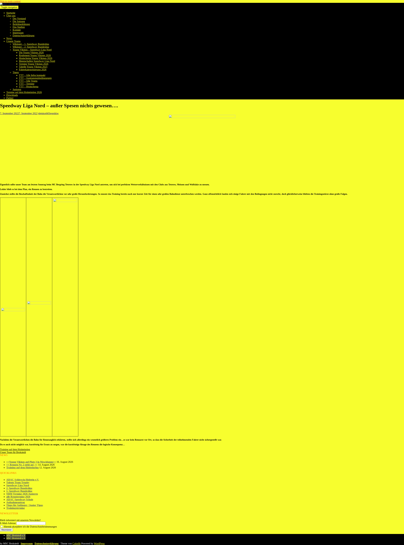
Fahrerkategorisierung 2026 (32, 69)
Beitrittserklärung (21, 24)
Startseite (10, 13)
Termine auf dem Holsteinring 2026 (24, 92)
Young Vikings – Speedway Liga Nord (32, 49)
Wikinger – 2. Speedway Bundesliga (31, 47)
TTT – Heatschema (28, 86)
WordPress (99, 543)
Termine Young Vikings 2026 (33, 64)
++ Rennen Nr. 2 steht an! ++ (21, 464)
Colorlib (76, 543)
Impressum (18, 32)
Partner (9, 98)
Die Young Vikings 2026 (31, 52)
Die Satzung (19, 21)
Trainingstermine (15, 508)
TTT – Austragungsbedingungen (35, 78)
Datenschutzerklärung (23, 35)
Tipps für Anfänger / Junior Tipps (24, 505)
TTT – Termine (26, 83)
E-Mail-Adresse (8, 523)
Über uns (10, 15)
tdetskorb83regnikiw (48, 113)
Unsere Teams (13, 41)
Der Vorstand (19, 18)
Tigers (16, 72)
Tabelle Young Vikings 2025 (33, 66)
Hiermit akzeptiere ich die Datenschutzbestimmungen (30, 526)
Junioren (17, 89)
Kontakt (17, 30)
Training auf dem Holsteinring (22, 467)
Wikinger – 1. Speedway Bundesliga (31, 44)
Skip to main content (10, 1)
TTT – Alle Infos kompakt (32, 75)
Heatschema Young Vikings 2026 (35, 58)
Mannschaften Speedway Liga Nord (37, 61)
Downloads (12, 95)
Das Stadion (19, 27)
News (9, 38)
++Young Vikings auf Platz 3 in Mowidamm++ (31, 462)
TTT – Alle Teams (28, 81)
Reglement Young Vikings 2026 (35, 55)
